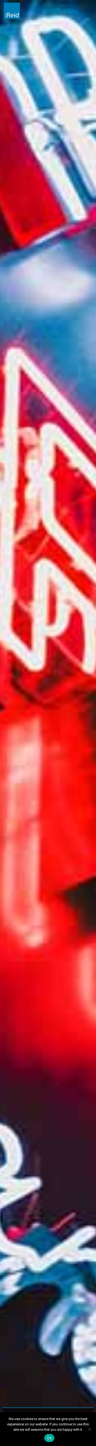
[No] (89, 1429)
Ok (49, 1438)
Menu (70, 10)
